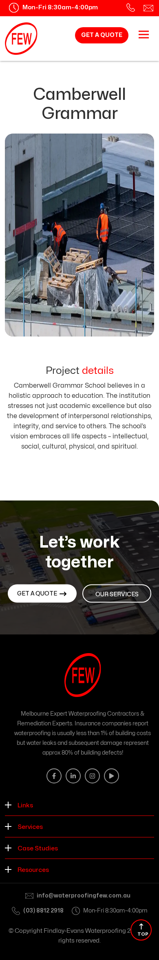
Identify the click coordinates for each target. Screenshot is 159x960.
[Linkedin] (73, 775)
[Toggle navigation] (144, 34)
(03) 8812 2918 (43, 910)
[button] (79, 804)
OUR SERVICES (117, 594)
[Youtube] (111, 775)
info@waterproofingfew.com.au (83, 895)
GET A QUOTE (101, 35)
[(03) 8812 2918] (130, 7)
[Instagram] (92, 775)
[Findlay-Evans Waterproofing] (21, 38)
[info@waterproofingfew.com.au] (148, 7)
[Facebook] (54, 775)
